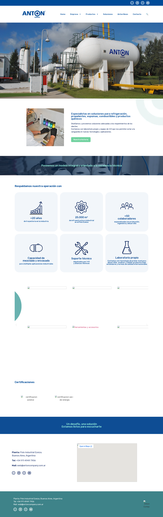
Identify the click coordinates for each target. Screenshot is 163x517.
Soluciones (108, 14)
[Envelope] (148, 3)
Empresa (74, 14)
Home (62, 14)
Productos (90, 14)
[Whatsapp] (132, 3)
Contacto (137, 14)
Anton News (123, 14)
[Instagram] (142, 3)
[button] (16, 324)
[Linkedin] (137, 3)
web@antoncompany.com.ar (31, 465)
